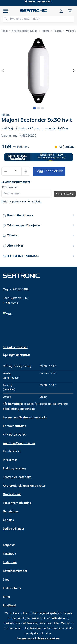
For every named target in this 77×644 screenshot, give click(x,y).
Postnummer (10, 187)
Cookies (8, 520)
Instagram (10, 562)
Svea (6, 579)
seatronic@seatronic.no (19, 443)
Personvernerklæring (17, 503)
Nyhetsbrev (11, 511)
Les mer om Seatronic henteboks (25, 417)
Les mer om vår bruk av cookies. (38, 638)
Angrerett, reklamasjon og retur (24, 485)
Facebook (9, 554)
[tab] (34, 108)
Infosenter (10, 460)
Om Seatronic (12, 494)
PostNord (9, 605)
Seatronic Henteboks (17, 477)
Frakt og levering (14, 468)
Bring (6, 597)
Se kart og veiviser (15, 347)
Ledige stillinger (13, 528)
